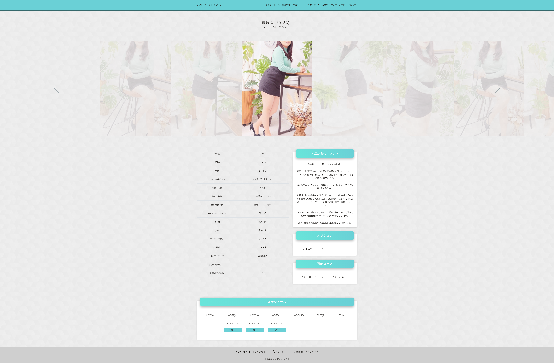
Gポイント (313, 4)
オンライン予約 (338, 4)
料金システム (299, 4)
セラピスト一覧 (272, 4)
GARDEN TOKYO (209, 5)
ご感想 (325, 4)
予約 (231, 330)
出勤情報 (286, 4)
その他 (351, 4)
